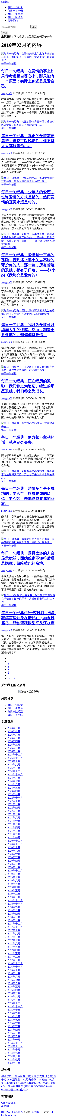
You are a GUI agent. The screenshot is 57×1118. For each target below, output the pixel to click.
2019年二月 (14, 893)
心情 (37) (33, 1086)
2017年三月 (14, 953)
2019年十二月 (15, 870)
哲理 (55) (13, 1083)
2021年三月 (14, 831)
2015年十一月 (15, 1006)
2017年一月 (14, 960)
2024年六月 (14, 784)
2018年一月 (14, 920)
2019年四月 (14, 887)
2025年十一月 (15, 758)
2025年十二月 (15, 754)
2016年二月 (14, 996)
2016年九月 (14, 973)
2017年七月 (14, 940)
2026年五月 (14, 738)
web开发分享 (8, 1102)
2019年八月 (14, 874)
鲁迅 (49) (36, 1083)
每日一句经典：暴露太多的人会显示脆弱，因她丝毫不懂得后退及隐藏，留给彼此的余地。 (27, 558)
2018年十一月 (15, 903)
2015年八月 (14, 1016)
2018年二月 (14, 917)
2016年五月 (14, 986)
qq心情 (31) (11, 1089)
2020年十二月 (15, 840)
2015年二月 (14, 1036)
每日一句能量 (15, 7)
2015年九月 (14, 1013)
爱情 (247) (36, 1076)
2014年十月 (14, 1049)
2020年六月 (14, 854)
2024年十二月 (15, 771)
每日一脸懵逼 (15, 17)
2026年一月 (14, 751)
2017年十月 (14, 930)
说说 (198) (47, 1076)
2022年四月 (14, 807)
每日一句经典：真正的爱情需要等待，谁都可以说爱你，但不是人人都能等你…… (27, 141)
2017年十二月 (15, 923)
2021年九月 (14, 814)
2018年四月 (14, 913)
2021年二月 (14, 834)
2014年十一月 (15, 1046)
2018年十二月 (15, 900)
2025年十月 (14, 761)
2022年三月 (14, 811)
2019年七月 (14, 877)
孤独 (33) (43, 1086)
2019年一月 (14, 897)
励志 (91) (47, 1079)
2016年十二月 (15, 963)
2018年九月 (14, 907)
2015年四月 (14, 1029)
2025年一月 (14, 768)
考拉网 (5, 1106)
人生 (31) (23, 1089)
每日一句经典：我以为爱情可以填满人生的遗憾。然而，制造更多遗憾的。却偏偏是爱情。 (27, 330)
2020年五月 (14, 857)
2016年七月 (14, 980)
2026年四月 (14, 741)
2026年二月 (14, 748)
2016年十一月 (15, 966)
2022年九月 (14, 804)
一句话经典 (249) (21, 1076)
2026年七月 (14, 731)
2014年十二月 (15, 1043)
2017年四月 (14, 950)
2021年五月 (14, 824)
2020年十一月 (15, 844)
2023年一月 (14, 794)
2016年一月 (14, 1000)
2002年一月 (14, 1063)
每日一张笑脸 (15, 14)
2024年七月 (14, 781)
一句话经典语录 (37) (16, 1086)
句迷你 (5, 1)
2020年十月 (14, 847)
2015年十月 (14, 1009)
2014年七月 (14, 1059)
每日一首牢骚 (15, 10)
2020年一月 (14, 867)
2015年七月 (14, 1019)
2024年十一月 (15, 774)
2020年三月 (14, 864)
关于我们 (13, 20)
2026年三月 (14, 744)
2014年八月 (14, 1056)
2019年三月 (14, 890)
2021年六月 (14, 821)
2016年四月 (14, 990)
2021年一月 (14, 837)
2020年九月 (14, 850)
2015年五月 (14, 1026)
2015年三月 (14, 1033)
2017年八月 (14, 937)
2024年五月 (14, 787)
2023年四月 (14, 791)
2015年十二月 (15, 1003)
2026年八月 (14, 728)
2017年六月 (14, 943)
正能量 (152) (19, 1079)
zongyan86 (6, 93)
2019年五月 (14, 884)
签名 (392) (6, 1076)
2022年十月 (14, 801)
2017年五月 (14, 947)
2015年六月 (14, 1023)
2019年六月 (14, 880)
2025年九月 (14, 764)
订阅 (5, 33)
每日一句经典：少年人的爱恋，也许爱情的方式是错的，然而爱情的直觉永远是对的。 (27, 197)
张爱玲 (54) (24, 1083)
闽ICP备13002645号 (12, 1112)
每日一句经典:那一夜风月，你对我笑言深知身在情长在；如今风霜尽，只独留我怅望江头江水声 (28, 618)
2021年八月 (14, 817)
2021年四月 (14, 827)
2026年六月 (14, 734)
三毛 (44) (45, 1083)
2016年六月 (14, 983)
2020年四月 (14, 860)
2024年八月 (14, 777)
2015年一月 (14, 1039)
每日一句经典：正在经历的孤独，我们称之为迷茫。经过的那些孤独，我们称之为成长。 (27, 386)
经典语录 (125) (34, 1079)
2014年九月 (14, 1053)
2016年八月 (14, 976)
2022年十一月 (15, 797)
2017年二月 (14, 956)
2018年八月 (14, 910)
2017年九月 (14, 933)
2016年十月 (14, 970)
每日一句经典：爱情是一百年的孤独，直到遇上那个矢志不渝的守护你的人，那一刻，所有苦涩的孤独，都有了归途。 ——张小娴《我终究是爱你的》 (28, 265)
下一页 (11, 678)
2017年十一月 (15, 927)
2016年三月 (14, 993)
